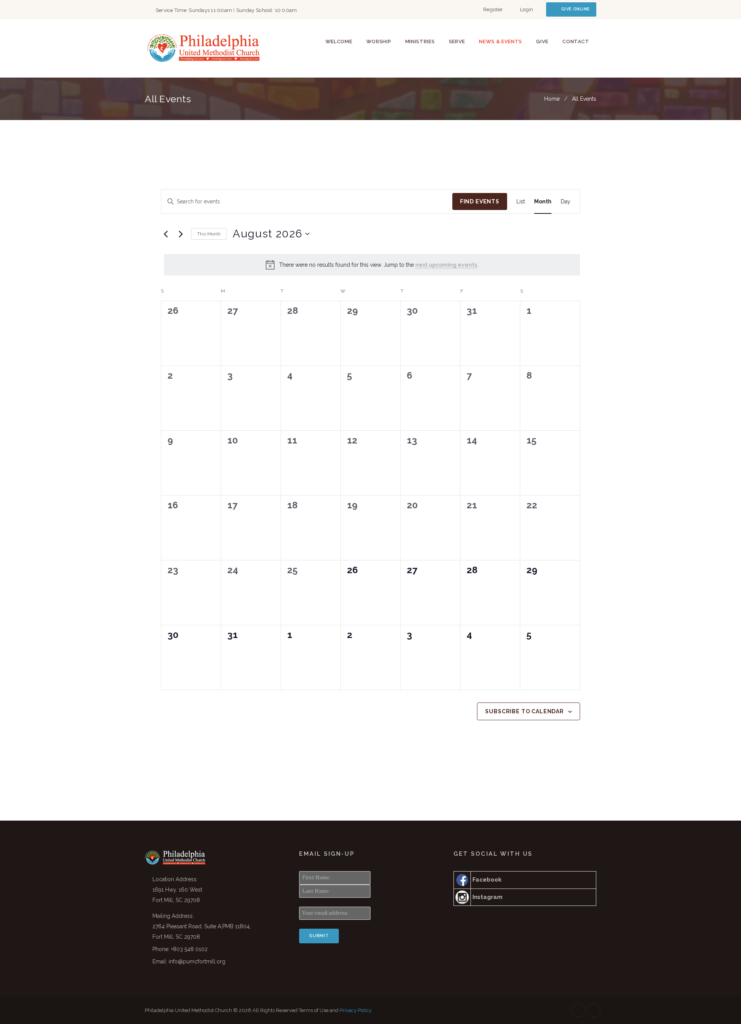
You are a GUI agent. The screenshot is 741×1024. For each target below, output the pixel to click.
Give (542, 41)
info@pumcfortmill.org (197, 961)
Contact (575, 41)
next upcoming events (446, 265)
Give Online (575, 9)
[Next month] (180, 234)
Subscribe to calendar (524, 711)
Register (493, 9)
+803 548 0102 (189, 949)
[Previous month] (165, 234)
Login (526, 9)
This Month (209, 234)
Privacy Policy (356, 1010)
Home (552, 99)
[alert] (372, 265)
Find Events (479, 201)
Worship (378, 41)
